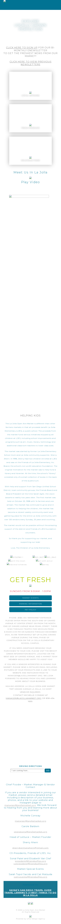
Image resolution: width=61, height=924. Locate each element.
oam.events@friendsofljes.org (30, 877)
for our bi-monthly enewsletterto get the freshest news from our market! (30, 51)
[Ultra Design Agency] (30, 917)
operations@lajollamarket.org (30, 831)
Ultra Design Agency (36, 919)
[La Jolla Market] (3, 2)
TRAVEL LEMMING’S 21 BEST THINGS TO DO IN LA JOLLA (30, 893)
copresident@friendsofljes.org (30, 863)
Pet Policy (30, 610)
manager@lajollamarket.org (23, 698)
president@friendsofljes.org (30, 861)
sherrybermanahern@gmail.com (30, 848)
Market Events (30, 598)
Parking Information (30, 604)
